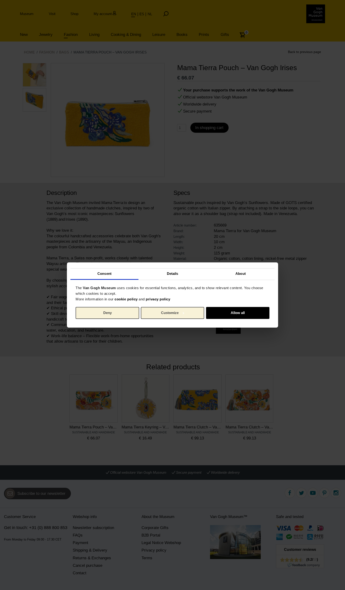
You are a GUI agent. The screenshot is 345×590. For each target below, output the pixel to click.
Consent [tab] (104, 274)
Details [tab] (172, 274)
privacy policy (158, 299)
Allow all (238, 313)
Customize (170, 313)
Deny (107, 313)
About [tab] (240, 274)
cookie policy (126, 299)
